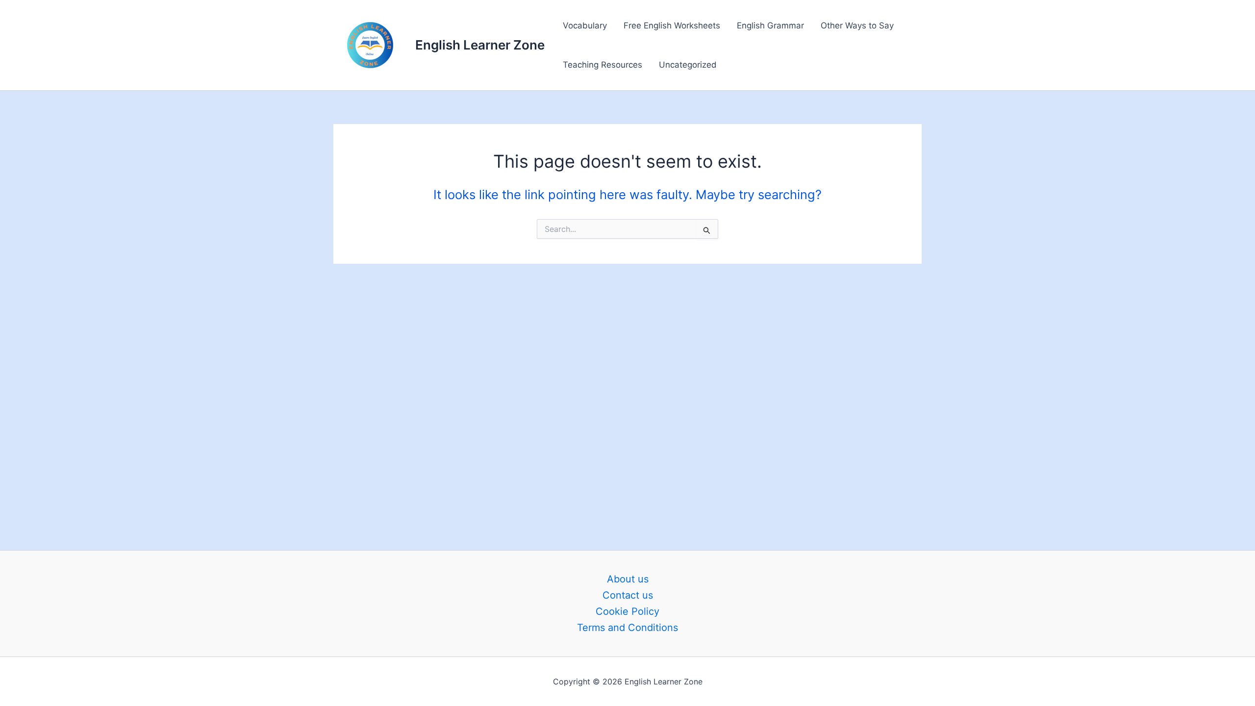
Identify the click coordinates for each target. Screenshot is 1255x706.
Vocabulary (585, 25)
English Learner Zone (480, 44)
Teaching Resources (602, 65)
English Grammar (770, 25)
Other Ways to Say (857, 25)
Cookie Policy (627, 611)
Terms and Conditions (627, 627)
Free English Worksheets (672, 25)
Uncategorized (688, 65)
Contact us (627, 595)
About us (628, 579)
